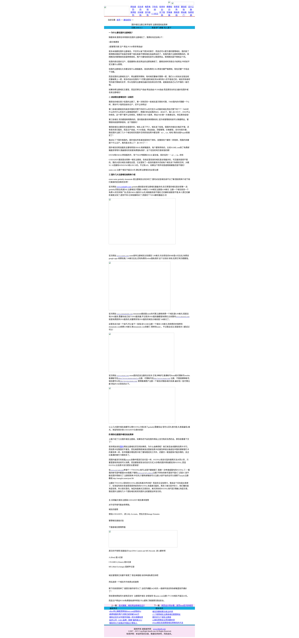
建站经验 (127, 20)
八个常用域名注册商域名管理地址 (166, 614)
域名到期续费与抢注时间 (162, 612)
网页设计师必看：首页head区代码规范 (177, 605)
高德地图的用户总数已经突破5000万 (124, 614)
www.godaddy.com (124, 187)
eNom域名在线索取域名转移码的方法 (167, 623)
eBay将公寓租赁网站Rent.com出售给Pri (125, 611)
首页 (118, 20)
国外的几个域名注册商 (161, 617)
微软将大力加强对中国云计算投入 (123, 623)
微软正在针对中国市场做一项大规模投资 (126, 617)
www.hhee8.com (159, 629)
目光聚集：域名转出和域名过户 (132, 605)
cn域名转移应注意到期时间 (163, 620)
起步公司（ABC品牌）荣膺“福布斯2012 (125, 620)
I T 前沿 (154, 14)
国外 (122, 447)
